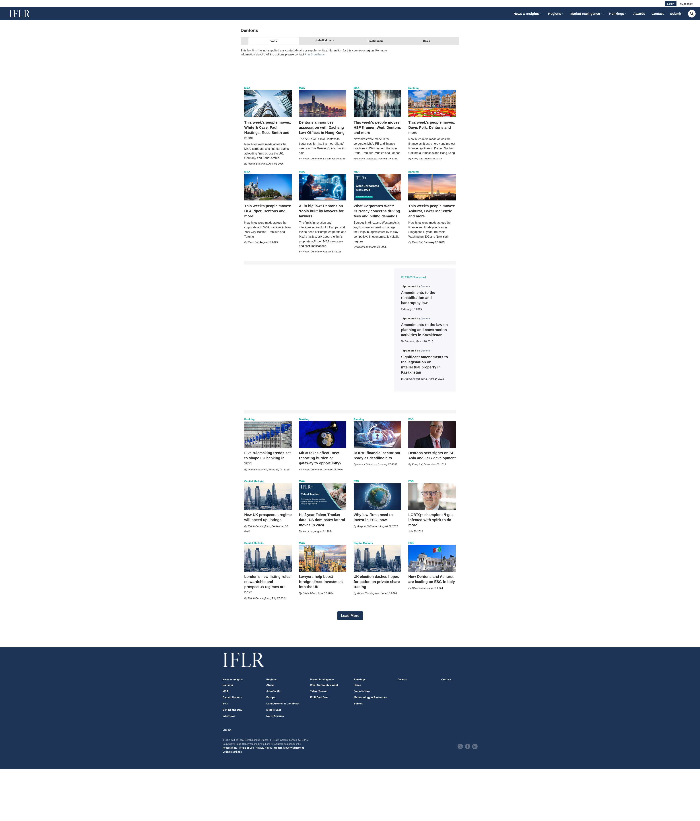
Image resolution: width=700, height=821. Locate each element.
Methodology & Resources (370, 697)
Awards (639, 14)
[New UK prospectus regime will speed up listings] (268, 496)
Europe (270, 697)
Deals (426, 40)
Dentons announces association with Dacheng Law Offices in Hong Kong (322, 127)
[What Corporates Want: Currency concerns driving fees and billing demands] (377, 187)
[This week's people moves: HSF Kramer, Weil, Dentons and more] (377, 103)
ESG (411, 419)
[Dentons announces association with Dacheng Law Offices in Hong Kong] (322, 103)
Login (670, 3)
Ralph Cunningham (259, 526)
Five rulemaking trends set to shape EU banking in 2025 (267, 458)
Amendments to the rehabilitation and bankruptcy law (418, 298)
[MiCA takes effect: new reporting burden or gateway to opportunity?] (322, 434)
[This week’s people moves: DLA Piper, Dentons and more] (268, 187)
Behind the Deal (232, 709)
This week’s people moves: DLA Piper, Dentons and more (267, 211)
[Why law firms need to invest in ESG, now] (377, 496)
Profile (274, 41)
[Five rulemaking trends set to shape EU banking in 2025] (268, 434)
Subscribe (686, 3)
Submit (675, 14)
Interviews (229, 716)
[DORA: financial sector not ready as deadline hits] (377, 434)
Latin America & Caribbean (282, 703)
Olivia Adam (309, 593)
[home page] (23, 13)
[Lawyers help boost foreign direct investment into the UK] (322, 558)
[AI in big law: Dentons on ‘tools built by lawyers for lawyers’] (322, 187)
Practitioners (376, 40)
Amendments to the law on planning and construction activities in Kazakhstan (424, 330)
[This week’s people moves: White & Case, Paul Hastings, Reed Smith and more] (268, 103)
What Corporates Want (324, 685)
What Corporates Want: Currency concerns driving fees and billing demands (377, 211)
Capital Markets (254, 481)
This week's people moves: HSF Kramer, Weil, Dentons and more (377, 127)
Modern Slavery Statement (289, 747)
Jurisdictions (362, 691)
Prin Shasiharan (315, 54)
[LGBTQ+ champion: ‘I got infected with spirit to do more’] (432, 496)
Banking (413, 87)
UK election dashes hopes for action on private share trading (377, 582)
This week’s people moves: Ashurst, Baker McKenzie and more (431, 211)
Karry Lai (417, 158)
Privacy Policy (264, 747)
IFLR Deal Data (319, 697)
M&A (247, 87)
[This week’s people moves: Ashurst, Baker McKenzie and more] (432, 187)
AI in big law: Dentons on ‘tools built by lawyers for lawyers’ (321, 211)
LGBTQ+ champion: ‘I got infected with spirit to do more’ (430, 520)
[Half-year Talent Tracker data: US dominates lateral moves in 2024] (322, 496)
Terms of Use (246, 747)
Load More (350, 616)
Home (357, 685)
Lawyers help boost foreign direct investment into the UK (321, 582)
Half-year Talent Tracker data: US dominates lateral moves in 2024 (322, 520)
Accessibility (230, 747)
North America (275, 716)
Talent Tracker (319, 691)
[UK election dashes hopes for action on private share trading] (377, 558)
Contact (658, 14)
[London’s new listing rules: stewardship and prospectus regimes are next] (268, 558)
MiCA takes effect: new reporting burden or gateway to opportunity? (320, 458)
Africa (270, 685)
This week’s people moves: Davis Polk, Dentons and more (431, 127)
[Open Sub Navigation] (541, 13)
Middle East (273, 709)
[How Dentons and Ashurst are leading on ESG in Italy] (432, 558)
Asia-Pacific (273, 691)
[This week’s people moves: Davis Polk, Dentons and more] (432, 103)
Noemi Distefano (257, 163)
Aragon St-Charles (368, 526)
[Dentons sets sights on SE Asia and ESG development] (432, 434)
